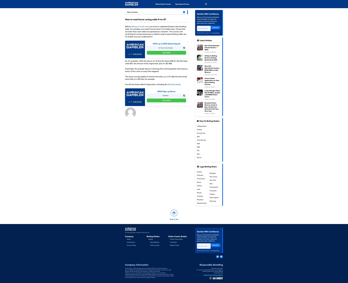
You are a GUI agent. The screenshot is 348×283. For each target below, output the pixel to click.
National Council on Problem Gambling (213, 275)
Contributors (131, 242)
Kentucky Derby (174, 84)
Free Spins (173, 242)
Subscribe (215, 27)
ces (148, 26)
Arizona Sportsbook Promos (188, 9)
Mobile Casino (174, 245)
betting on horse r (138, 26)
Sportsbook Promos (182, 4)
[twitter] (217, 256)
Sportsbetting (154, 242)
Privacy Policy (216, 33)
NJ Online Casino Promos (167, 9)
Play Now (166, 53)
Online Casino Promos (163, 4)
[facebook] (221, 256)
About (129, 239)
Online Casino (154, 245)
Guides (150, 239)
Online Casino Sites (176, 239)
